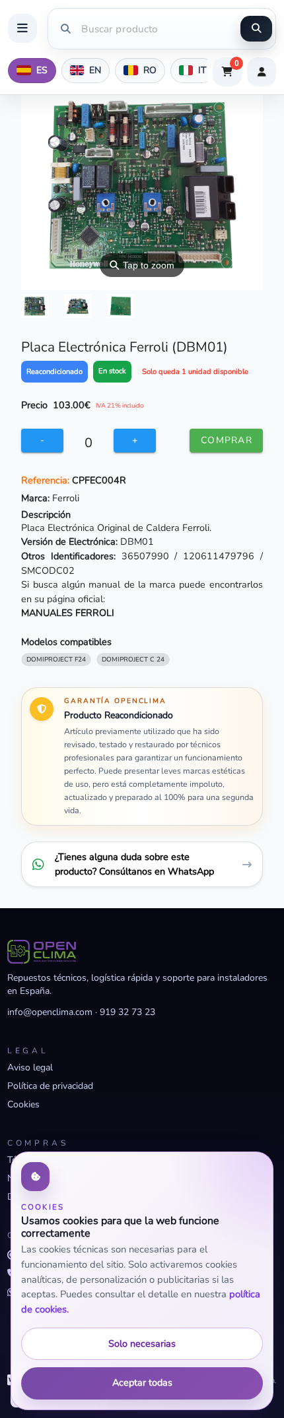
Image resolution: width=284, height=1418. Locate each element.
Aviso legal (30, 1067)
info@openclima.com (49, 1012)
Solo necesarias (142, 1343)
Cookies (23, 1104)
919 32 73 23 (127, 1012)
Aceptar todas (142, 1382)
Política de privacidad (50, 1086)
